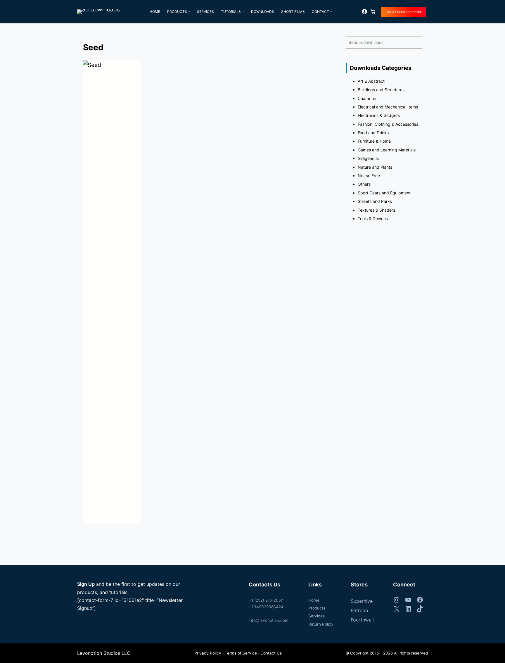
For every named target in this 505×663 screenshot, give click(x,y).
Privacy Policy (207, 653)
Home (313, 600)
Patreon (359, 610)
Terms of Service (241, 653)
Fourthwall (362, 620)
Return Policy (320, 624)
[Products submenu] (189, 12)
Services (316, 616)
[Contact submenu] (331, 12)
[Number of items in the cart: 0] (373, 12)
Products (316, 608)
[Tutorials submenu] (243, 12)
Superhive (362, 601)
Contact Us (271, 653)
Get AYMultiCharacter (403, 12)
